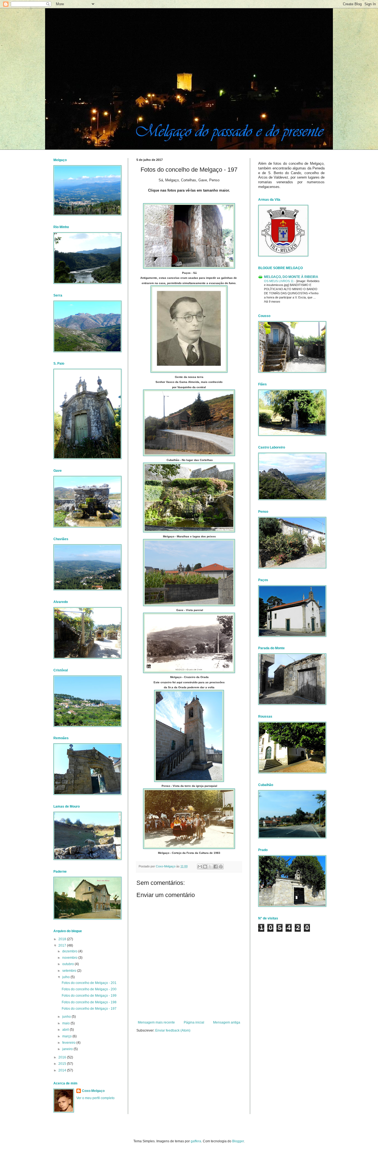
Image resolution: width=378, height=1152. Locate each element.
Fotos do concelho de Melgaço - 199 (89, 996)
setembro (69, 971)
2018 (62, 939)
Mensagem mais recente (156, 1022)
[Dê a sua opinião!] (205, 866)
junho (67, 1017)
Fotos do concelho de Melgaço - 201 (89, 983)
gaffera (196, 1141)
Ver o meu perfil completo (95, 1098)
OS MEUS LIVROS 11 (279, 281)
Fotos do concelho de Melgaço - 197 (89, 1009)
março (67, 1036)
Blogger (238, 1141)
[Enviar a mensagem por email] (200, 866)
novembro (70, 958)
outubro (68, 964)
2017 (62, 945)
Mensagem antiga (226, 1022)
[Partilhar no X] (210, 866)
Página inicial (194, 1022)
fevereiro (69, 1043)
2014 (62, 1070)
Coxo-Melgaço (93, 1091)
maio (66, 1023)
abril (66, 1030)
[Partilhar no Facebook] (215, 866)
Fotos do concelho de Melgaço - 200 (89, 989)
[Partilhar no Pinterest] (221, 866)
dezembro (70, 951)
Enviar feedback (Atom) (172, 1030)
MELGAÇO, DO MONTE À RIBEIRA (291, 277)
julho (66, 977)
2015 (62, 1064)
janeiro (68, 1049)
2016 (62, 1057)
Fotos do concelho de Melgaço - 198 (89, 1002)
